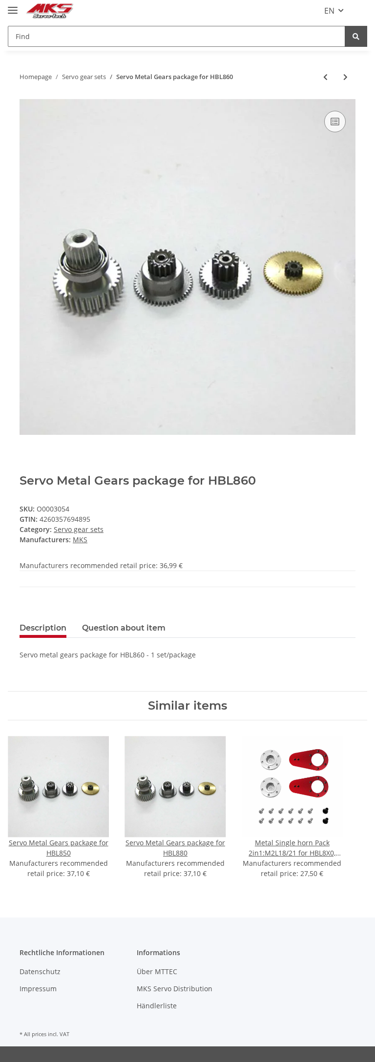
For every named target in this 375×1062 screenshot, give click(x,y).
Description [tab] (43, 628)
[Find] (356, 36)
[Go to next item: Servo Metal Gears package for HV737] (345, 76)
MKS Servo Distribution (174, 988)
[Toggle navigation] (13, 6)
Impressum (38, 988)
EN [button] (329, 10)
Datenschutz (40, 971)
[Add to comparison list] (335, 121)
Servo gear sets (79, 529)
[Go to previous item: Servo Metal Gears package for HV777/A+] (325, 76)
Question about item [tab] (124, 628)
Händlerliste (157, 1005)
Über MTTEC (157, 971)
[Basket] (359, 11)
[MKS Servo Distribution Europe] (49, 11)
